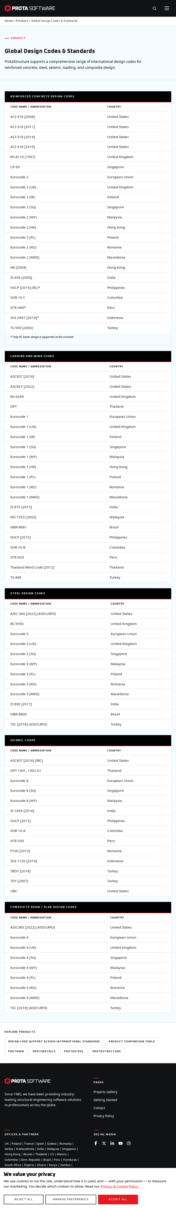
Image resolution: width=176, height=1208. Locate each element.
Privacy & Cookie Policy (119, 1186)
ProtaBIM (16, 1051)
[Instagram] (128, 1143)
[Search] (154, 8)
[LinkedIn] (112, 1143)
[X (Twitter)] (104, 1143)
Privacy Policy (104, 1116)
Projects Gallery (105, 1092)
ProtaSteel (73, 1051)
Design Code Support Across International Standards (54, 1041)
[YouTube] (120, 1143)
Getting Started (105, 1100)
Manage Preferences (70, 1199)
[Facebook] (96, 1143)
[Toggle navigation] (166, 8)
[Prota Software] (30, 8)
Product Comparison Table (132, 1041)
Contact (99, 1108)
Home (9, 21)
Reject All (23, 1199)
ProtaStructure (106, 1051)
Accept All (118, 1199)
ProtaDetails (44, 1051)
